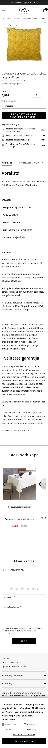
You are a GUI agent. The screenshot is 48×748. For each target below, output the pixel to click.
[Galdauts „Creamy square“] (19, 483)
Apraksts (7, 162)
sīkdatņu (28, 715)
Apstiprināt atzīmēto (24, 735)
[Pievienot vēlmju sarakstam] (44, 23)
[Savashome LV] (24, 10)
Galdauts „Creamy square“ (19, 507)
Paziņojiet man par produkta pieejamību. (24, 116)
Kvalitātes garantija (31, 162)
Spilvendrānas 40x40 (10, 18)
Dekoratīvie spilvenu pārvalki (33, 18)
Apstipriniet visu (24, 741)
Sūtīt (24, 641)
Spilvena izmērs (9, 101)
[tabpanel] (24, 44)
